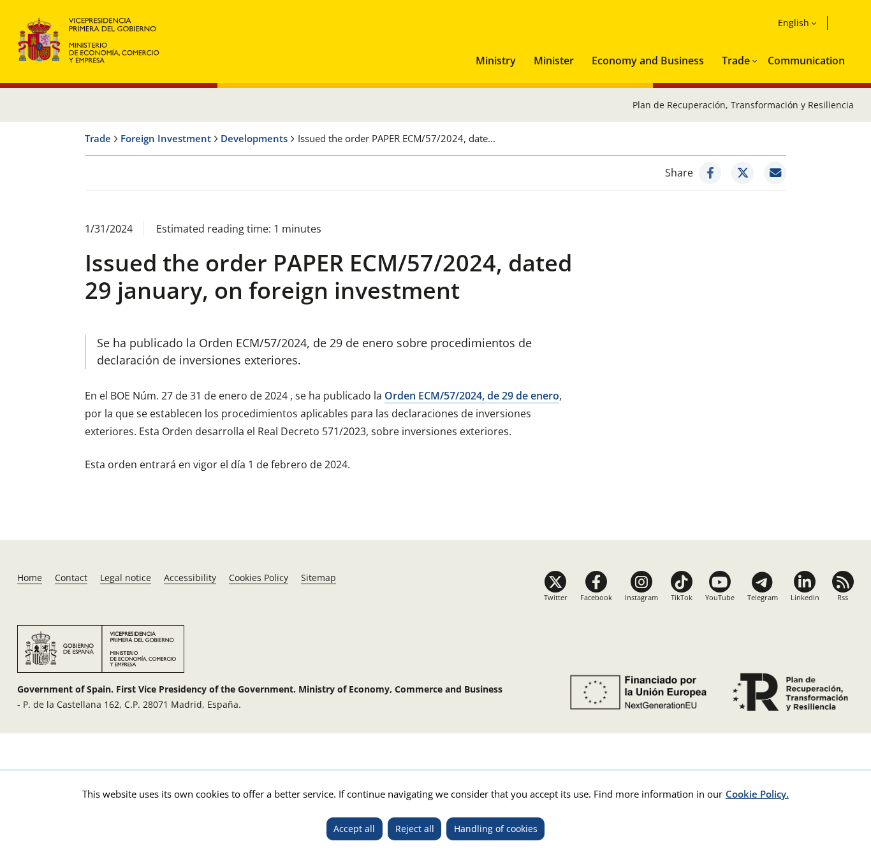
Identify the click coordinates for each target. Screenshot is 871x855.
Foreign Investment (166, 138)
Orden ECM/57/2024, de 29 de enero (471, 396)
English (793, 23)
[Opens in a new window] (710, 173)
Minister (554, 61)
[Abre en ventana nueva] (636, 692)
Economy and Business (648, 61)
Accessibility (190, 577)
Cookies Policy (258, 577)
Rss (842, 597)
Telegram (762, 597)
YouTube (720, 597)
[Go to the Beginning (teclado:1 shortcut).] (89, 38)
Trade (736, 61)
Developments (254, 138)
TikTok (681, 597)
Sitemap (318, 577)
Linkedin (805, 597)
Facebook (596, 597)
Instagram (641, 597)
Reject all (414, 829)
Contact (71, 577)
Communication (806, 61)
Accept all (354, 829)
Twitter (555, 597)
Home (29, 577)
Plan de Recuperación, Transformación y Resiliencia (743, 105)
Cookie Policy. (757, 793)
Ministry (496, 61)
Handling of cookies (496, 829)
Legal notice (125, 577)
